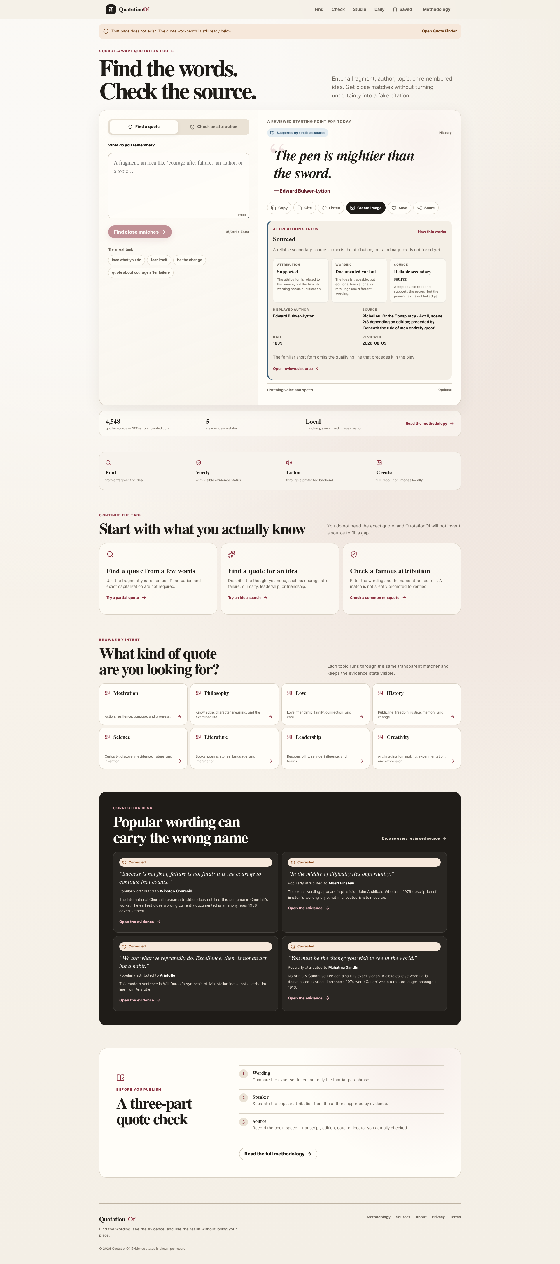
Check (338, 9)
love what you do (126, 260)
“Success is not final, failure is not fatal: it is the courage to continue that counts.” (190, 877)
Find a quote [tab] (147, 126)
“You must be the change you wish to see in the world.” (352, 957)
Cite (308, 208)
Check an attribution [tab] (217, 126)
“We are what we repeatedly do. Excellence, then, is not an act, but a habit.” (193, 961)
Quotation (117, 1218)
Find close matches (136, 232)
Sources (403, 1217)
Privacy (438, 1217)
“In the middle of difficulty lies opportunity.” (341, 873)
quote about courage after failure (141, 272)
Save (403, 208)
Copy (283, 208)
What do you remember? (131, 145)
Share (429, 208)
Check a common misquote (375, 597)
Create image (369, 208)
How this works (432, 232)
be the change (189, 260)
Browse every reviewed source (411, 838)
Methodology (436, 9)
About (421, 1217)
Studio (359, 9)
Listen (334, 208)
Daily (379, 9)
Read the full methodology (274, 1154)
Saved (406, 9)
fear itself (159, 260)
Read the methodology (426, 423)
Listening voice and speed (359, 390)
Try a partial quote (122, 597)
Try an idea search (244, 597)
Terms (455, 1217)
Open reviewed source (293, 368)
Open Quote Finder (439, 31)
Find (319, 9)
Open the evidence (136, 921)
